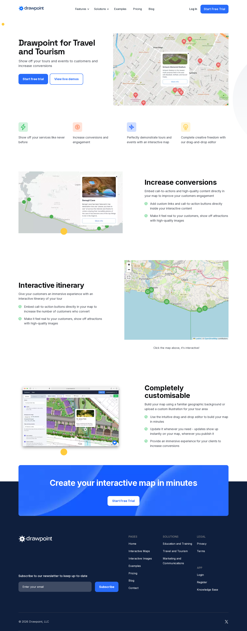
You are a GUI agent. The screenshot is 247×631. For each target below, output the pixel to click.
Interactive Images (140, 558)
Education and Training (177, 543)
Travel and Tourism (175, 551)
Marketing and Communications (173, 561)
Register (202, 582)
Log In (193, 9)
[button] (81, 9)
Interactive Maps (139, 551)
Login (200, 574)
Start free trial (33, 79)
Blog (151, 9)
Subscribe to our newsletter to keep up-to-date (52, 576)
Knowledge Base (207, 589)
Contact (133, 588)
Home (132, 543)
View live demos (66, 79)
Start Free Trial (214, 9)
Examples (120, 9)
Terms (201, 551)
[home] (31, 9)
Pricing (137, 9)
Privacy (202, 543)
